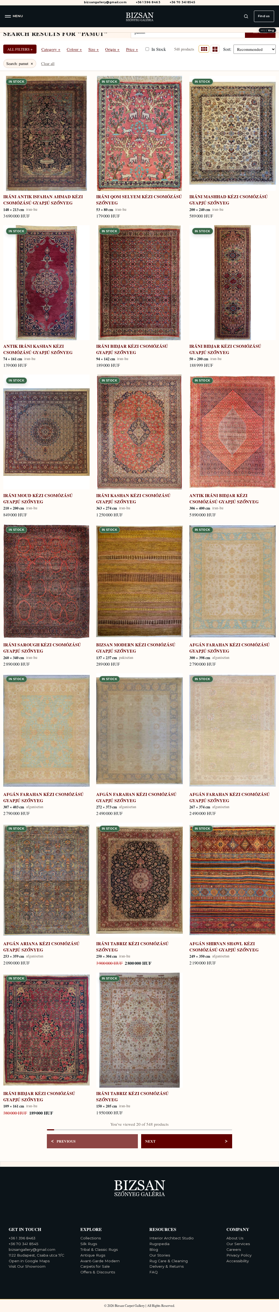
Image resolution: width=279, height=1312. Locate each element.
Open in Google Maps (29, 1261)
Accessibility (237, 1261)
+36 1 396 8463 (148, 2)
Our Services (238, 1244)
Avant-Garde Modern (100, 1261)
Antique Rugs (92, 1255)
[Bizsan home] (139, 16)
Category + (50, 49)
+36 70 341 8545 (182, 2)
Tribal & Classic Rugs (99, 1249)
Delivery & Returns (166, 1266)
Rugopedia (159, 1244)
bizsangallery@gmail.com (105, 2)
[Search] (246, 16)
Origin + (112, 49)
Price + (132, 49)
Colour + (74, 49)
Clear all (47, 63)
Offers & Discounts (97, 1272)
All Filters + (20, 49)
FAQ (153, 1272)
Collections (90, 1238)
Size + (93, 49)
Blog (153, 1249)
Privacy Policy (238, 1255)
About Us (234, 1238)
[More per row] (204, 48)
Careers (233, 1249)
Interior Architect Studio (171, 1238)
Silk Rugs (88, 1244)
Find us (264, 16)
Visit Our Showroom (27, 1266)
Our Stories (159, 1255)
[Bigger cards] (215, 49)
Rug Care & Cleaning (168, 1261)
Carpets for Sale (95, 1266)
